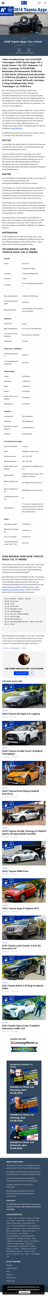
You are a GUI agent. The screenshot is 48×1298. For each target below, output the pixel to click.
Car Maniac (16, 1228)
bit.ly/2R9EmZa (17, 128)
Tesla (27, 1254)
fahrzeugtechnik (23, 1238)
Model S (9, 1249)
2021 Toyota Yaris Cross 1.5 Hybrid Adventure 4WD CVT (20, 1027)
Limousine (29, 1244)
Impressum (11, 1281)
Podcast (10, 1265)
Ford (34, 1238)
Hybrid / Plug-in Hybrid (15, 1241)
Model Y (17, 1249)
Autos (9, 1226)
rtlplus (27, 1251)
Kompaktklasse (18, 1244)
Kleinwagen (34, 1241)
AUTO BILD (36, 1218)
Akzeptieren (25, 1292)
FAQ (8, 1271)
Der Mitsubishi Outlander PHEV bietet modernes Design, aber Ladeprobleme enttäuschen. (21, 1193)
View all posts (21, 673)
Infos (26, 1241)
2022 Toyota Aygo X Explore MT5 (20, 908)
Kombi (9, 1244)
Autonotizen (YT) (28, 1223)
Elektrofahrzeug (13, 1236)
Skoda (9, 1254)
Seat (33, 1251)
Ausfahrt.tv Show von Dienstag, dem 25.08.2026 (22, 1090)
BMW (8, 1228)
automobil (21, 1221)
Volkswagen (35, 1254)
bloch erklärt (33, 1226)
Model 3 (33, 1246)
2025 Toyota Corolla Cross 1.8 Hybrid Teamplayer (22, 752)
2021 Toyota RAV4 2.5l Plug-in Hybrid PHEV (22, 987)
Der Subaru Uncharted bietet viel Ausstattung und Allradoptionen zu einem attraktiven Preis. (23, 1173)
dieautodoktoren (33, 1228)
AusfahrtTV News (24, 1218)
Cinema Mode (29, 52)
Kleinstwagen (14, 648)
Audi (15, 1218)
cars (23, 1228)
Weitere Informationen (32, 1289)
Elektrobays (23, 1233)
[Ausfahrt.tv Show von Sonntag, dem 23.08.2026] (24, 1105)
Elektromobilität (27, 1236)
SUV (22, 1254)
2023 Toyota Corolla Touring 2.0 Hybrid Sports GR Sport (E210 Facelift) (24, 832)
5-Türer (5, 648)
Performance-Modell (15, 1251)
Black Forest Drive (19, 1226)
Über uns (10, 1274)
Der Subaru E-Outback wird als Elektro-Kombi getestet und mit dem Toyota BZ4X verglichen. (24, 1166)
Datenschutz (11, 1278)
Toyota (24, 38)
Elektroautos (12, 1233)
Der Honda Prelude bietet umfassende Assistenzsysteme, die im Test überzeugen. (22, 1179)
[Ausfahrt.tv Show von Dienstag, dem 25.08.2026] (24, 1077)
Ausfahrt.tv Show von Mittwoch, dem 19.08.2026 (22, 1145)
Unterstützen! (12, 1268)
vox (8, 1256)
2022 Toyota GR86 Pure (15, 871)
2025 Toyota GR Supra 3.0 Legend (21, 714)
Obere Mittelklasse (28, 1249)
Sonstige (16, 1254)
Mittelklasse (24, 1246)
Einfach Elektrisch (29, 1231)
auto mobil (11, 1221)
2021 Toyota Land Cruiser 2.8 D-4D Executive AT (21, 947)
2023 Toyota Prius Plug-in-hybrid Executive (20, 792)
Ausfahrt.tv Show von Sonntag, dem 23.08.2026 (22, 1117)
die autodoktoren (13, 1231)
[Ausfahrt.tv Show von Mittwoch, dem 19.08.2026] (24, 1132)
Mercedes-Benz (12, 1246)
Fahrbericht (11, 1238)
